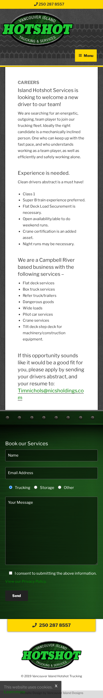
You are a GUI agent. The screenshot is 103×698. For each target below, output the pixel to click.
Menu (88, 55)
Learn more (14, 691)
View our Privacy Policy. (25, 581)
